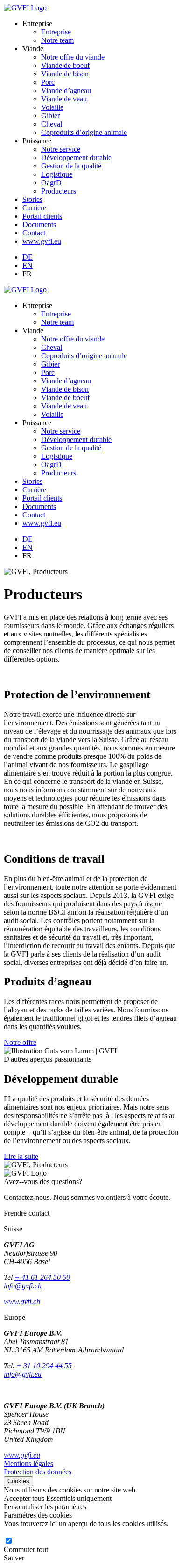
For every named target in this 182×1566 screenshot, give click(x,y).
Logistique (56, 174)
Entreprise (56, 32)
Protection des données (37, 1472)
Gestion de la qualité (71, 166)
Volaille (52, 107)
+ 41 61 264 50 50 (42, 1277)
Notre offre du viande (73, 57)
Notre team (57, 40)
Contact (33, 233)
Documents (39, 224)
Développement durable (76, 157)
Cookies (18, 1481)
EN (27, 265)
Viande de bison (65, 74)
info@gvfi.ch (23, 1286)
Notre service (60, 149)
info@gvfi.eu (23, 1374)
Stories (32, 199)
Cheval (51, 124)
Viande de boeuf (65, 65)
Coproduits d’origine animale (84, 132)
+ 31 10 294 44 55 (44, 1366)
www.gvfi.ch (22, 1301)
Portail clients (42, 216)
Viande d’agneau (66, 90)
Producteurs (58, 191)
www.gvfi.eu (41, 241)
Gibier (50, 116)
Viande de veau (64, 99)
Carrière (34, 208)
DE (27, 257)
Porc (48, 82)
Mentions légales (28, 1463)
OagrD (51, 183)
